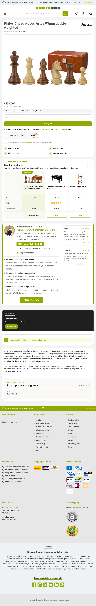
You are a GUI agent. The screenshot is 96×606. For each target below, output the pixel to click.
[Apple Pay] (70, 479)
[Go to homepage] (48, 8)
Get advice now (31, 300)
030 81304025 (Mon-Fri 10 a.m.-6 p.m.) (35, 248)
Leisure (71, 440)
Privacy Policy (47, 129)
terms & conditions (29, 142)
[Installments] (70, 473)
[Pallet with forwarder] (54, 468)
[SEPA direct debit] (86, 479)
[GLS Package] (45, 468)
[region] (48, 67)
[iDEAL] (77, 485)
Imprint (39, 450)
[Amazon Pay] (69, 491)
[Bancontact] (78, 479)
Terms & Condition (43, 447)
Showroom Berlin (42, 430)
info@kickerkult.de (26, 253)
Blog (70, 447)
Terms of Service (61, 129)
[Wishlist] (77, 13)
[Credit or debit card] (88, 473)
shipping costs (17, 106)
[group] (48, 67)
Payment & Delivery (43, 423)
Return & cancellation (44, 427)
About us (39, 434)
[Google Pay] (80, 473)
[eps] (70, 485)
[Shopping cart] (91, 13)
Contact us (40, 420)
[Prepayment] (84, 485)
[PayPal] (69, 468)
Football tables (73, 420)
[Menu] (5, 13)
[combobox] (38, 13)
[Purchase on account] (78, 468)
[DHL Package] (37, 468)
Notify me (48, 124)
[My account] (84, 13)
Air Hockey (72, 437)
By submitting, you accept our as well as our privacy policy (29, 142)
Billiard (70, 430)
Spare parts (72, 423)
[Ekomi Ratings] (73, 532)
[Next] (89, 164)
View (56, 215)
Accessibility (40, 444)
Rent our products (42, 437)
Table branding (73, 427)
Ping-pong (72, 434)
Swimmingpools (74, 444)
